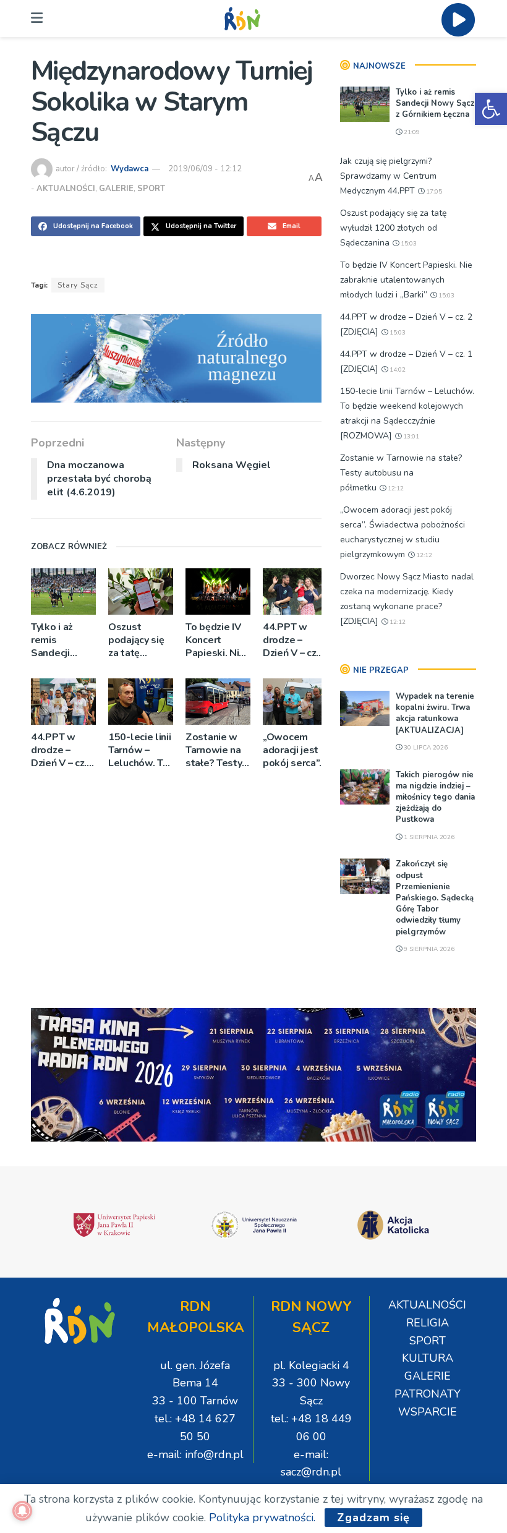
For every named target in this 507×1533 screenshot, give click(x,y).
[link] (491, 109)
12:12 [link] (395, 488)
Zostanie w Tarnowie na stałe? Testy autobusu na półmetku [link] (213, 750)
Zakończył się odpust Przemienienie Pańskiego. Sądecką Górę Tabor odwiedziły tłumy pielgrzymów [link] (435, 897)
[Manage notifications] (22, 1511)
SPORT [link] (151, 188)
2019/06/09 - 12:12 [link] (205, 168)
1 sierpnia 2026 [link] (428, 837)
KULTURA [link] (427, 1358)
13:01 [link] (410, 436)
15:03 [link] (408, 243)
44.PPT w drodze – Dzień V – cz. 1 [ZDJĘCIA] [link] (63, 750)
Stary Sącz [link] (78, 285)
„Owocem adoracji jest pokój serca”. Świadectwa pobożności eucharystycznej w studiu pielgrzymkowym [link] (295, 750)
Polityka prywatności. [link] (262, 1517)
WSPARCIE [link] (427, 1411)
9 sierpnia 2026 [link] (428, 949)
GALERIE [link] (116, 188)
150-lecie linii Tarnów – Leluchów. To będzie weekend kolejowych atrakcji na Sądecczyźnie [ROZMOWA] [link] (139, 750)
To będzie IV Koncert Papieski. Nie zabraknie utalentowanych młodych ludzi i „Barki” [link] (217, 640)
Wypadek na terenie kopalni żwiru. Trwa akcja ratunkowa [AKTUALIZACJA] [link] (435, 713)
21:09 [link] (411, 132)
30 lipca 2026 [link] (425, 747)
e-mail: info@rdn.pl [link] (195, 1454)
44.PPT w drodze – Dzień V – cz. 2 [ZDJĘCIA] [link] (295, 640)
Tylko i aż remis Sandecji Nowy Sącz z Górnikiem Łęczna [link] (60, 640)
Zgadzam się (373, 1517)
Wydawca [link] (129, 168)
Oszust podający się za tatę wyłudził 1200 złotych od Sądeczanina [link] (140, 640)
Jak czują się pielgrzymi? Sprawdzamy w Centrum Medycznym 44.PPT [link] (388, 176)
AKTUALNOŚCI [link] (65, 188)
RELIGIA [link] (427, 1322)
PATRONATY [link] (427, 1393)
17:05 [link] (433, 191)
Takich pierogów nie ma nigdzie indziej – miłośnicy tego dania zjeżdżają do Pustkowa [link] (435, 797)
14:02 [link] (397, 369)
